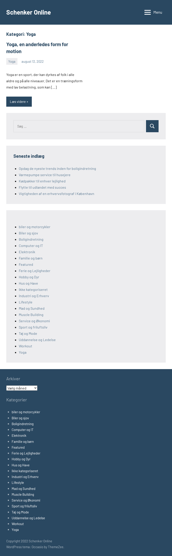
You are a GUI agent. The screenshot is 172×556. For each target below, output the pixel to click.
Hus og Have (28, 283)
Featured (26, 264)
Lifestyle (25, 302)
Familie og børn (31, 258)
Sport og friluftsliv (33, 327)
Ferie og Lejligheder (34, 270)
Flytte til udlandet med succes (42, 187)
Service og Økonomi (34, 321)
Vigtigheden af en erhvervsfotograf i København (56, 193)
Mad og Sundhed (32, 308)
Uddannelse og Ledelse (37, 339)
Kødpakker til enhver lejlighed (42, 181)
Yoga (11, 61)
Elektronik (27, 252)
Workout (25, 346)
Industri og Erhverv (34, 296)
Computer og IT (31, 245)
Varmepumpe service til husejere (45, 175)
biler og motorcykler (34, 227)
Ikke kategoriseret (33, 289)
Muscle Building (31, 314)
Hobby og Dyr (29, 277)
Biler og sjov (28, 233)
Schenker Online (28, 12)
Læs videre (18, 102)
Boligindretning (31, 239)
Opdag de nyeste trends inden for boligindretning (57, 168)
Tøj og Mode (28, 333)
